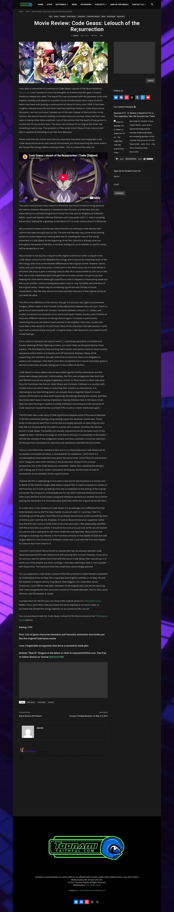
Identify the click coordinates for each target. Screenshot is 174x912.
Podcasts (100, 4)
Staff (49, 4)
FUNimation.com (92, 600)
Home (40, 4)
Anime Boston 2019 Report (30, 716)
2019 (27, 11)
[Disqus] (63, 779)
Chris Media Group (93, 885)
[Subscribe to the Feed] (135, 107)
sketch (75, 35)
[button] (152, 4)
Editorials (61, 4)
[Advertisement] (63, 680)
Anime (56, 16)
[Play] (117, 159)
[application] (134, 158)
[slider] (150, 158)
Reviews (62, 16)
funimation (41, 702)
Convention (81, 16)
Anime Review (71, 16)
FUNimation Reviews (93, 16)
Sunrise (51, 702)
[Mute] (144, 159)
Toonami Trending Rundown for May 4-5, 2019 (88, 716)
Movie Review (111, 16)
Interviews (86, 4)
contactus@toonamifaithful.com (92, 890)
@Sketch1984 (56, 656)
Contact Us (138, 4)
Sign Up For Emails (119, 4)
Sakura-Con (120, 16)
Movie (103, 16)
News (74, 4)
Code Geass (31, 702)
